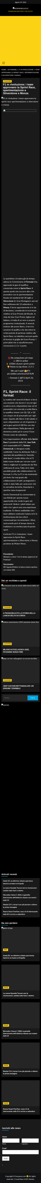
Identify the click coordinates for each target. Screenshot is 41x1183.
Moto (5, 949)
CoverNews (19, 1179)
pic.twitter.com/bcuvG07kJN (20, 374)
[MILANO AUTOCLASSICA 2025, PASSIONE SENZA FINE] (20, 634)
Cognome (25, 1144)
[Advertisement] (20, 38)
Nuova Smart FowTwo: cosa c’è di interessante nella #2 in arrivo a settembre (20, 913)
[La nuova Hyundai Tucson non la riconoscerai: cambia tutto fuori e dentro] (20, 977)
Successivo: (20, 567)
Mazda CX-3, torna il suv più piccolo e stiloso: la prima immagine (20, 906)
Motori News (20, 544)
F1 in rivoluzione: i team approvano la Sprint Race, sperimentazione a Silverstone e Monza (20, 537)
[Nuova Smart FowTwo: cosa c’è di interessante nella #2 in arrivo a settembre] (20, 1093)
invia (6, 1158)
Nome (4, 1144)
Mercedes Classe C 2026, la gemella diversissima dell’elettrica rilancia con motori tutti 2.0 (19, 897)
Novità (6, 987)
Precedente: (20, 557)
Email (5, 1148)
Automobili (7, 81)
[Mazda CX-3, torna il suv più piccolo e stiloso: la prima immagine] (20, 1055)
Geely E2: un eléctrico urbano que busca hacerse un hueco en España (18, 882)
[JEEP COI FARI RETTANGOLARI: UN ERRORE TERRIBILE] (20, 670)
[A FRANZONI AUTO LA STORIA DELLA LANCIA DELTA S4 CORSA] (20, 597)
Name (5, 1137)
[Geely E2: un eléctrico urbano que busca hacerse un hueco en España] (20, 940)
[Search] (38, 63)
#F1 (28, 371)
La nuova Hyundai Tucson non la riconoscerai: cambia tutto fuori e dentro (20, 889)
